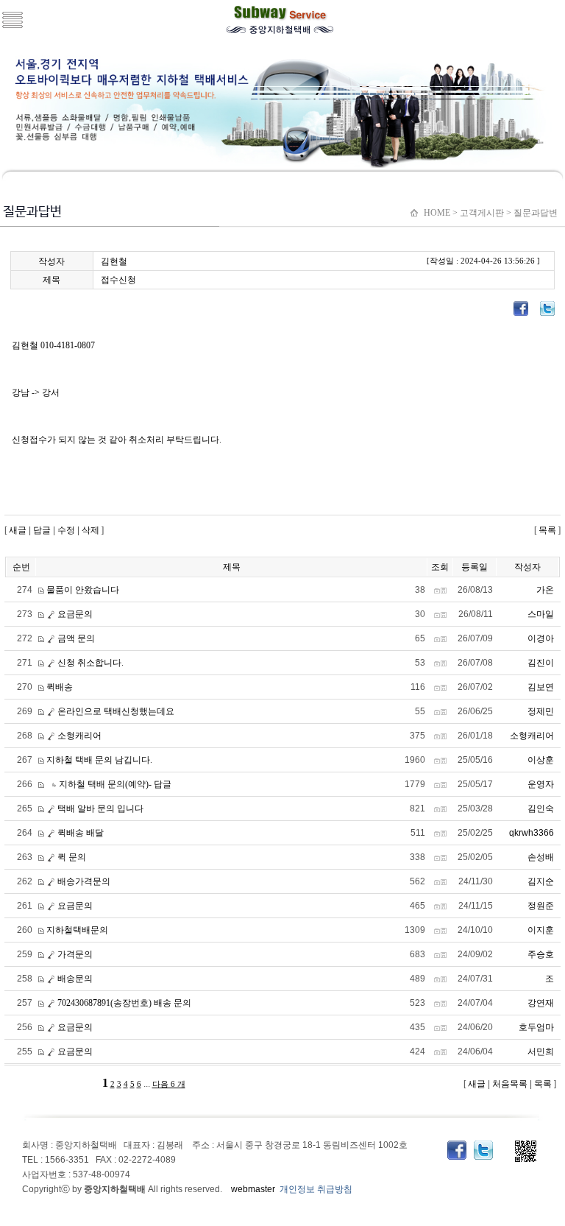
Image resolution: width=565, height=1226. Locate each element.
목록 (547, 530)
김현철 (114, 261)
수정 (66, 530)
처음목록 (508, 1084)
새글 (16, 530)
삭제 (90, 530)
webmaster (253, 1189)
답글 (42, 530)
